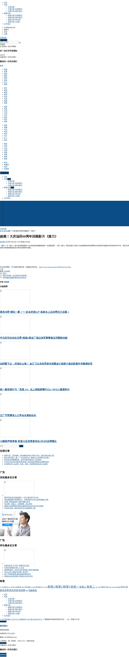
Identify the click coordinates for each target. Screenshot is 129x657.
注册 (5, 34)
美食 (5, 152)
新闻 (5, 69)
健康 (5, 158)
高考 (5, 146)
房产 (5, 88)
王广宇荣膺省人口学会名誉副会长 (18, 415)
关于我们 (7, 24)
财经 (5, 78)
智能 (5, 103)
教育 (5, 144)
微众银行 (39, 587)
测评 (5, 121)
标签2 (59, 586)
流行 (5, 140)
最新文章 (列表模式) (15, 15)
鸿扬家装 (32, 590)
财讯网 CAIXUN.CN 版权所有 (16, 619)
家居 (5, 94)
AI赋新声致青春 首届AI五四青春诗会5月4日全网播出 (28, 441)
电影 (107, 587)
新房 (5, 90)
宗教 (5, 150)
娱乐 (5, 162)
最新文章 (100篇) (14, 22)
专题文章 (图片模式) (15, 11)
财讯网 (2, 242)
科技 (5, 96)
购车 (5, 117)
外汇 (5, 82)
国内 (5, 73)
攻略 (5, 127)
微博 (1, 65)
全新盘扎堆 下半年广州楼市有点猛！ (17, 565)
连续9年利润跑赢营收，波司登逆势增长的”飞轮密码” (23, 460)
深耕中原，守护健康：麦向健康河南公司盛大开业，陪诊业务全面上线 (29, 455)
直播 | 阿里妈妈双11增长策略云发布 (17, 502)
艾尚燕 (113, 587)
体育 (5, 106)
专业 (9, 587)
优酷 (23, 587)
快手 (43, 587)
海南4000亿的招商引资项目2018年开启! (19, 576)
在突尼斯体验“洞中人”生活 (14, 568)
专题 (5, 5)
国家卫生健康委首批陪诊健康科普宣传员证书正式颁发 (24, 506)
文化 (5, 129)
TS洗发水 (5, 587)
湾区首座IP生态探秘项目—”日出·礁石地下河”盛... (21, 497)
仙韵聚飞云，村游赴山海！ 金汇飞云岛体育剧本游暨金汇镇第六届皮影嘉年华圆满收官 (46, 363)
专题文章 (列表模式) (15, 9)
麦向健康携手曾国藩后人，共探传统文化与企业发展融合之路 (26, 499)
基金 (5, 80)
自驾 (5, 131)
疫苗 (110, 587)
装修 (5, 92)
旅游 (5, 125)
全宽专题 (11, 7)
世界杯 (13, 587)
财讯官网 (4, 590)
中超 (5, 111)
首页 (5, 2)
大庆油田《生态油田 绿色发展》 (16, 275)
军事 (5, 71)
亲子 (5, 136)
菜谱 (5, 154)
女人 (5, 138)
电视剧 (6, 164)
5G (0, 587)
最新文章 (7, 13)
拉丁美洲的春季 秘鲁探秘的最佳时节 (18, 574)
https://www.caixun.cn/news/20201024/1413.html (55, 267)
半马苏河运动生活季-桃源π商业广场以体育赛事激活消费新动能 (33, 337)
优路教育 (18, 587)
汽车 (5, 115)
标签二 (91, 586)
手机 (5, 98)
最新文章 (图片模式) (15, 17)
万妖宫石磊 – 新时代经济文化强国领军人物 (20, 508)
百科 (5, 166)
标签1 (51, 586)
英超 (5, 109)
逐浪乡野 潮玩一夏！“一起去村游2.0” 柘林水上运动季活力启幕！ (35, 312)
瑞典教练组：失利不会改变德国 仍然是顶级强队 (22, 570)
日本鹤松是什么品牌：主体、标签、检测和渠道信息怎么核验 (26, 464)
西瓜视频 (117, 587)
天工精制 (33, 587)
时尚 (5, 133)
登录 (5, 32)
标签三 (82, 587)
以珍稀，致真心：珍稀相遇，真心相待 (18, 504)
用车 (5, 119)
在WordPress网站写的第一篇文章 (16, 572)
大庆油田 (7, 271)
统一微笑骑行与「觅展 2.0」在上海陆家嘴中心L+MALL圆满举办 (35, 389)
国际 (5, 76)
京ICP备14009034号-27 (35, 619)
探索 (5, 101)
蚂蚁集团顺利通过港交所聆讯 (15, 277)
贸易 (27, 590)
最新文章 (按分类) (14, 19)
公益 (5, 148)
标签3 (66, 586)
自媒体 (6, 169)
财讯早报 (13, 590)
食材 (5, 156)
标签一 (75, 586)
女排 (5, 113)
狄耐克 (103, 587)
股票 (5, 84)
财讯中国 (124, 587)
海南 (99, 587)
